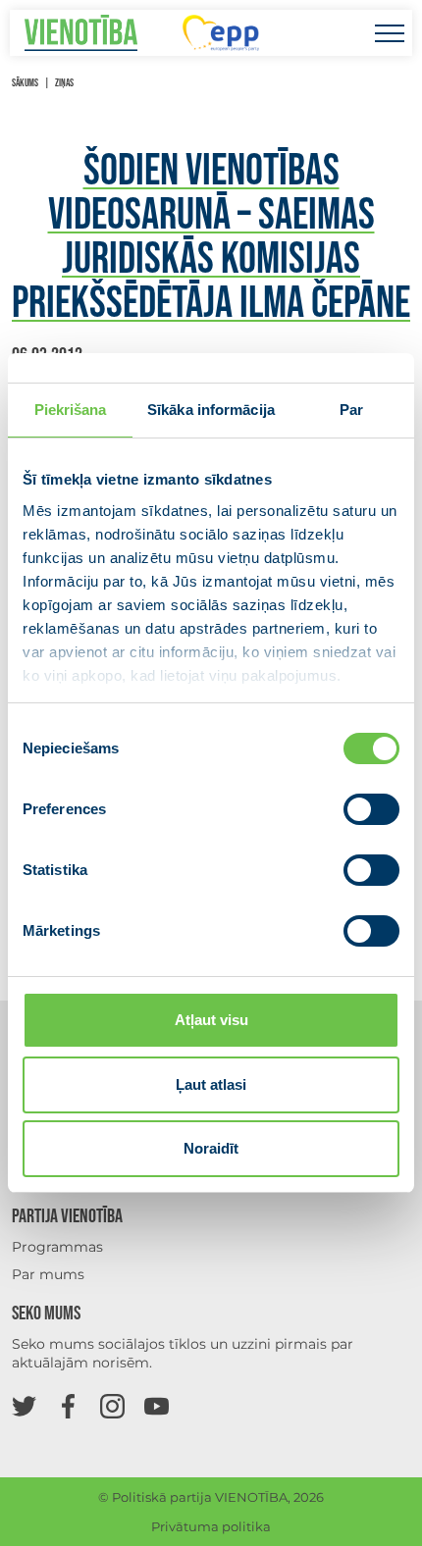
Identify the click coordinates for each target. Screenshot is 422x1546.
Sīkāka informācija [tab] (211, 409)
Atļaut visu (211, 1019)
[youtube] (156, 1405)
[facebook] (68, 1405)
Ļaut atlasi (211, 1084)
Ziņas (64, 83)
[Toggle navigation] (389, 33)
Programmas (57, 1247)
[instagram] (112, 1405)
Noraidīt (211, 1148)
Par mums (48, 1274)
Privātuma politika (211, 1526)
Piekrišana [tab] (70, 409)
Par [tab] (351, 409)
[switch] (371, 809)
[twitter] (24, 1405)
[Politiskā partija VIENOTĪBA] (81, 33)
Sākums (25, 83)
